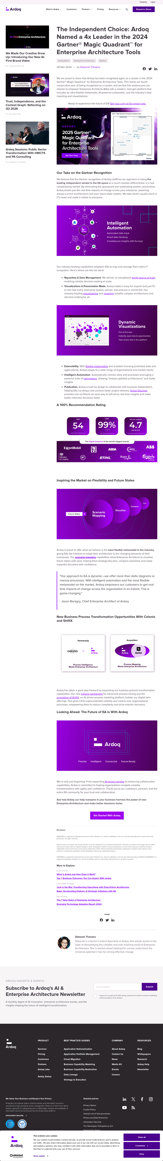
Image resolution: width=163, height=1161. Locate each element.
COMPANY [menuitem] (117, 1040)
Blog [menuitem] (139, 1049)
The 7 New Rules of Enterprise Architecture (79, 900)
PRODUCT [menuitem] (43, 1040)
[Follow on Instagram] (151, 1099)
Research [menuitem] (142, 1059)
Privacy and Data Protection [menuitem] (95, 1117)
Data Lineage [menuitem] (71, 1074)
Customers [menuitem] (43, 1059)
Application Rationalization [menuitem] (78, 1049)
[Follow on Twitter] (133, 1099)
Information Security (14, 1115)
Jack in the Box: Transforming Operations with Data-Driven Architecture (93, 887)
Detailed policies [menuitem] (91, 1098)
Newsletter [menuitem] (143, 1069)
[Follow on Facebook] (142, 1099)
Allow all (142, 1137)
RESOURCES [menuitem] (144, 1040)
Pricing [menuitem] (41, 1054)
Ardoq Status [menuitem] (44, 1076)
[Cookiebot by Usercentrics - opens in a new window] (16, 1156)
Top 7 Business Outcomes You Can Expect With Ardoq (84, 878)
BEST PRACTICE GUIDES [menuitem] (77, 1040)
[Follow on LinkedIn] (124, 1099)
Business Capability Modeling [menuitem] (79, 1064)
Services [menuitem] (42, 1049)
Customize (140, 1145)
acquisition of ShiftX (68, 697)
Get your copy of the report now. (128, 103)
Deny (141, 1154)
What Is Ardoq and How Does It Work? (76, 874)
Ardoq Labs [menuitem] (44, 1069)
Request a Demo (143, 9)
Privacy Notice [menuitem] (89, 1105)
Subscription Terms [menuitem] (91, 1130)
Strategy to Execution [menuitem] (75, 1079)
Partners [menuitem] (42, 1064)
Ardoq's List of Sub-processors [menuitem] (96, 1113)
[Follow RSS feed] (133, 1108)
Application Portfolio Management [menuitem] (81, 1054)
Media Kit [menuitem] (117, 1064)
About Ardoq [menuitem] (118, 1049)
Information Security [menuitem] (92, 1121)
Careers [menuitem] (116, 1074)
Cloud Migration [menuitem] (72, 1059)
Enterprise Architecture (84, 60)
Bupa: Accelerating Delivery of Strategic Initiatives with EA (86, 891)
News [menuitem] (115, 1059)
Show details (39, 1156)
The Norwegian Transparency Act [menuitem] (98, 1126)
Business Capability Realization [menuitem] (80, 1069)
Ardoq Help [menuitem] (143, 1064)
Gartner (102, 60)
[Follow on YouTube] (124, 1108)
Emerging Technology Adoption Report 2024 (79, 904)
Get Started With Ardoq (106, 815)
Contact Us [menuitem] (117, 1054)
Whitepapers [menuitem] (144, 1054)
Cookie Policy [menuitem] (89, 1109)
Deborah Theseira (90, 67)
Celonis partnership (92, 694)
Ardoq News (63, 60)
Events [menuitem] (115, 1069)
